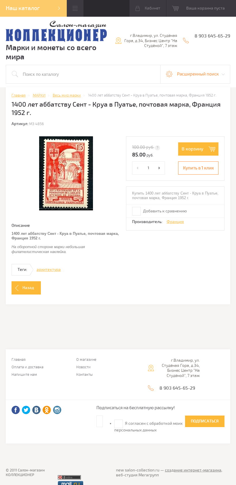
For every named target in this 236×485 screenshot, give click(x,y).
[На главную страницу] (56, 32)
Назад (28, 287)
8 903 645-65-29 (212, 36)
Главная (19, 360)
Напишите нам (24, 375)
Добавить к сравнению (164, 211)
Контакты (84, 375)
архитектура (49, 269)
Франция (175, 221)
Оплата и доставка (27, 367)
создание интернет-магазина (193, 470)
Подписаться (205, 421)
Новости (83, 367)
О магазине (86, 360)
